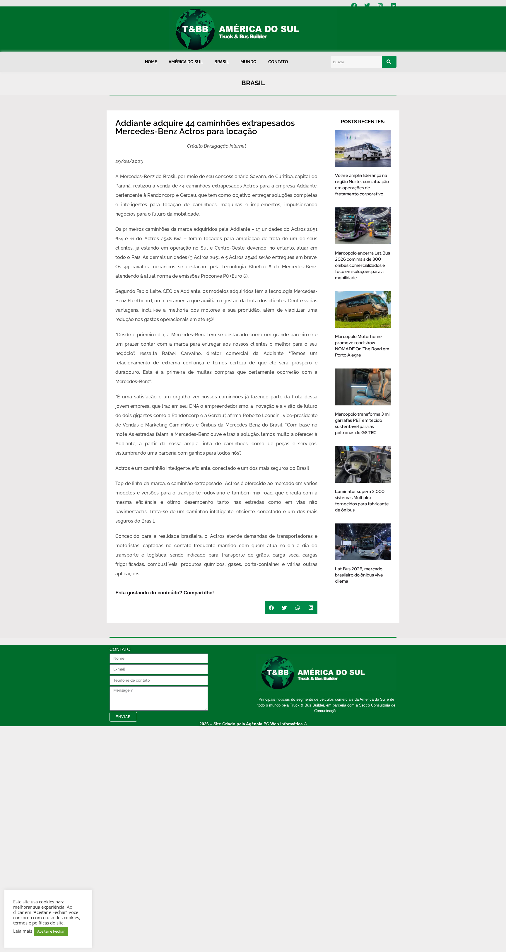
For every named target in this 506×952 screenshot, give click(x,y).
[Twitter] (367, 6)
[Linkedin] (393, 6)
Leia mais (22, 931)
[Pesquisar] (389, 62)
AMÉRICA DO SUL (186, 61)
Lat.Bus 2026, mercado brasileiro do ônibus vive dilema (359, 575)
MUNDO (248, 61)
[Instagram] (380, 6)
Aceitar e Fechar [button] (51, 931)
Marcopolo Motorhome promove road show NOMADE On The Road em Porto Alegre (362, 346)
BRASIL (221, 61)
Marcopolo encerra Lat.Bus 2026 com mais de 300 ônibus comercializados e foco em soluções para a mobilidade (362, 265)
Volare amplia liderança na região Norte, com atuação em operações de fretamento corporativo (362, 185)
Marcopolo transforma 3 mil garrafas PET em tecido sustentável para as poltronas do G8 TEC (362, 423)
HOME (151, 61)
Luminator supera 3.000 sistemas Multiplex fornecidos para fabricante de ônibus (362, 501)
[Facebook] (354, 6)
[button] (271, 607)
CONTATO (278, 61)
